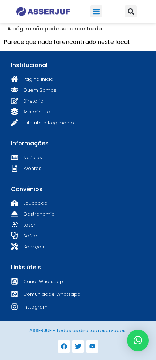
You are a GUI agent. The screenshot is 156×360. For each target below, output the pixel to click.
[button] (96, 11)
